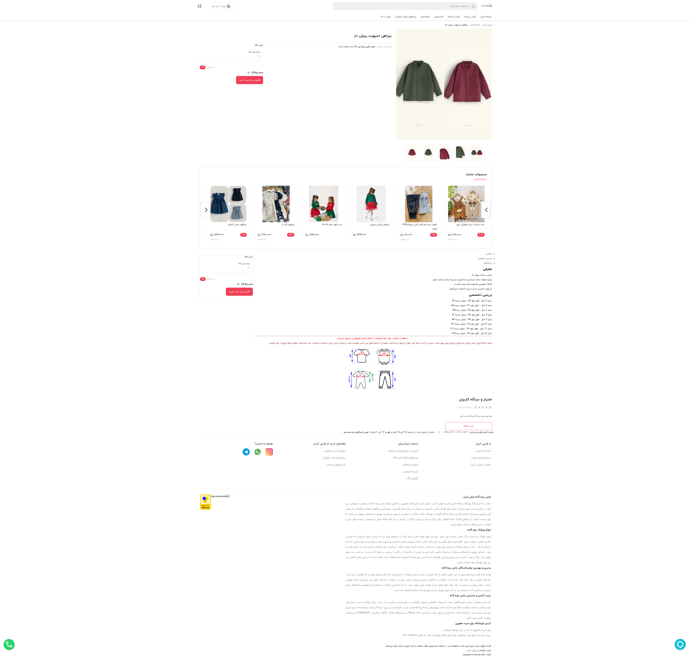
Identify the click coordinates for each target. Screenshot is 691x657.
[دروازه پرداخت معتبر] (205, 503)
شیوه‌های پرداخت (336, 464)
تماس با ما (386, 16)
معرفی (489, 253)
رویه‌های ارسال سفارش (405, 16)
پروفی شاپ (471, 650)
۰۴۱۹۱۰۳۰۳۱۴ (449, 432)
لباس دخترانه (454, 16)
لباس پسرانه (470, 16)
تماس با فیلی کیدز (481, 464)
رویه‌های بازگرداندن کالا (405, 457)
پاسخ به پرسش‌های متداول (403, 451)
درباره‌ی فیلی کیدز (481, 457)
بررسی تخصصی (485, 258)
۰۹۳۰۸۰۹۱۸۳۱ (462, 432)
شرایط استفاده (410, 464)
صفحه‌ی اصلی (483, 451)
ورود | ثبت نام (218, 6)
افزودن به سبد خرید (249, 80)
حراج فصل (425, 16)
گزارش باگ (412, 478)
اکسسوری (438, 16)
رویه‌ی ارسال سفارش (334, 457)
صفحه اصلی (485, 16)
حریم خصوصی (410, 471)
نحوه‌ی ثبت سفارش (335, 451)
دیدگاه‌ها (488, 263)
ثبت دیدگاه (468, 426)
